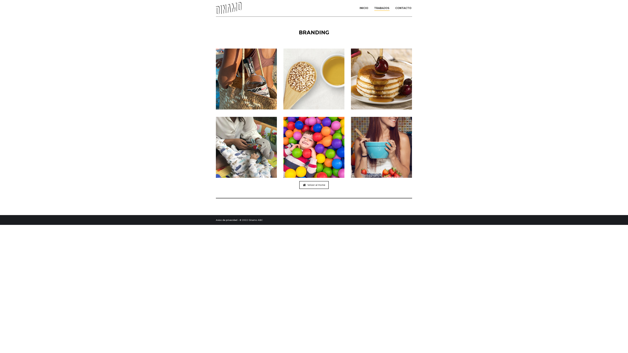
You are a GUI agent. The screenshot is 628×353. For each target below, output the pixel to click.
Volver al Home (316, 185)
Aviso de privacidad (226, 220)
